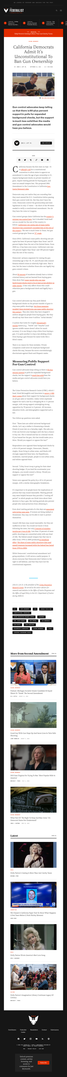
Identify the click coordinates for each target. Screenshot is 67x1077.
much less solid (38, 375)
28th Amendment (25, 609)
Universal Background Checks (22, 632)
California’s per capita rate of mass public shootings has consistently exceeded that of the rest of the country (32, 228)
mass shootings (30, 624)
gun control (33, 621)
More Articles (46, 143)
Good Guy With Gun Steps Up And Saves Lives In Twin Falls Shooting (33, 734)
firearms (41, 617)
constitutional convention (21, 613)
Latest (14, 835)
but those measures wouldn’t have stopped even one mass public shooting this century (32, 309)
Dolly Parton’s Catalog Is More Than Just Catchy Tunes (31, 873)
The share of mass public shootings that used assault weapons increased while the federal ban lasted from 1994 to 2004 (33, 545)
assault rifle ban (46, 609)
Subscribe (43, 1063)
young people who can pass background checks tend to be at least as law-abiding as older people (33, 283)
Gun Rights (17, 624)
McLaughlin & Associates (21, 628)
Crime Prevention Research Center (24, 617)
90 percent (21, 274)
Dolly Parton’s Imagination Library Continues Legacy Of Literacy (31, 996)
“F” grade (37, 233)
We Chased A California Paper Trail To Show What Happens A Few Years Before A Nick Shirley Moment (33, 914)
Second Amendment (38, 628)
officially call (26, 169)
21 (14, 609)
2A (35, 609)
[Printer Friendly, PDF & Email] (48, 160)
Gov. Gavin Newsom (19, 621)
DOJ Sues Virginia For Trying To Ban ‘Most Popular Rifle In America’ (32, 776)
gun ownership (46, 621)
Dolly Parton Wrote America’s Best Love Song (27, 955)
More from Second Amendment (29, 653)
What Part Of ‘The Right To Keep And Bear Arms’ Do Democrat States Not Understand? (30, 819)
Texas (50, 628)
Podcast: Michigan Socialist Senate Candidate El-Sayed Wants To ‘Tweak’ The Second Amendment (31, 692)
